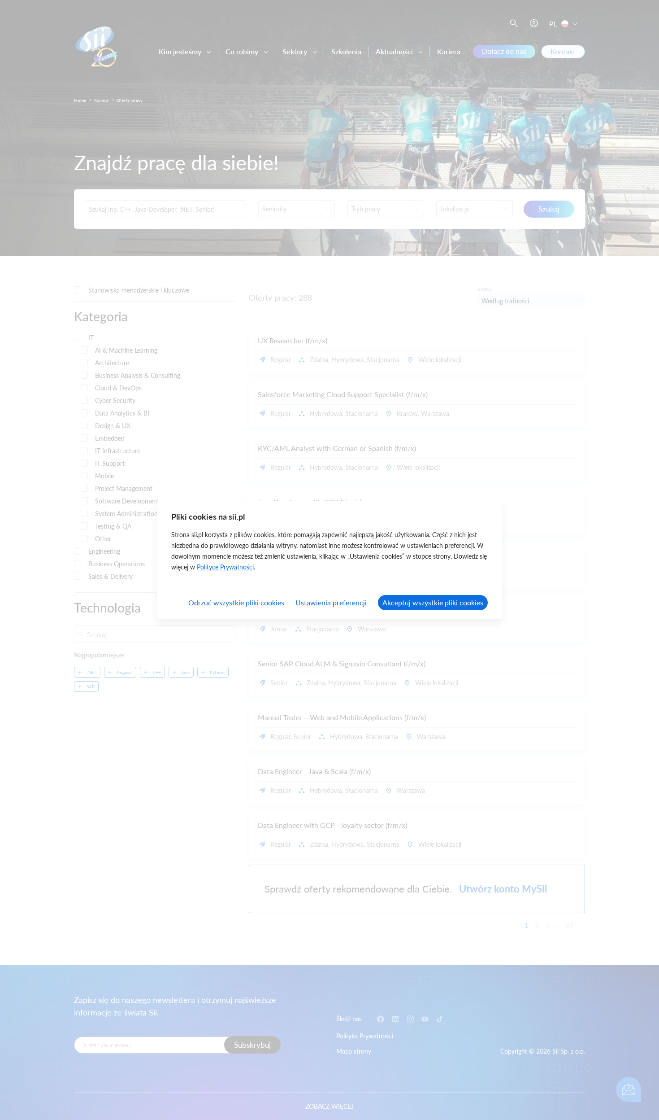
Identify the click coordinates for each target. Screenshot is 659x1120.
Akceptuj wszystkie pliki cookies (432, 602)
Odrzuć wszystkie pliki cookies (236, 602)
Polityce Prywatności (225, 567)
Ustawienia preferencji (331, 602)
